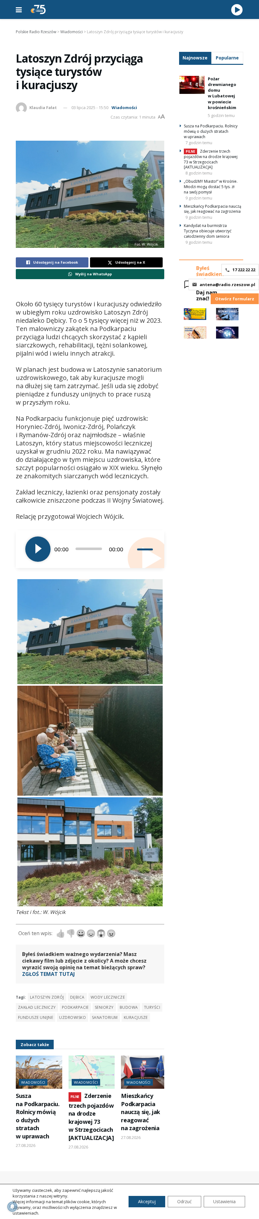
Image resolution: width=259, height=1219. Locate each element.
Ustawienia (224, 1201)
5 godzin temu (221, 115)
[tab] (195, 58)
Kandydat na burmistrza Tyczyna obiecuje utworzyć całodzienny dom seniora (208, 231)
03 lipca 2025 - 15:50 (89, 107)
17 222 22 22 (243, 270)
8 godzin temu (198, 173)
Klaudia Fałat (43, 107)
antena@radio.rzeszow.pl (227, 284)
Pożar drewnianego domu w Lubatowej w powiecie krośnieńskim (222, 93)
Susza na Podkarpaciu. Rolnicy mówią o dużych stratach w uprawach (38, 1116)
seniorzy (104, 1007)
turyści (152, 1007)
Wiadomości (124, 107)
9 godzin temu (198, 198)
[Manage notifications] (12, 1207)
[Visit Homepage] (38, 9)
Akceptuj (147, 1201)
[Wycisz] (132, 549)
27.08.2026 (25, 1145)
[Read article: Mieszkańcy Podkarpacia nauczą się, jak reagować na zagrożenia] (144, 1072)
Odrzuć (184, 1201)
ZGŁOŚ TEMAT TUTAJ (48, 974)
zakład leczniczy (37, 1007)
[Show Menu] (19, 9)
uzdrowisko (72, 1017)
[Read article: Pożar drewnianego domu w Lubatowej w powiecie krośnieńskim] (192, 85)
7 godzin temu (198, 142)
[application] (90, 549)
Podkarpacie (75, 1007)
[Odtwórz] (38, 549)
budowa (129, 1007)
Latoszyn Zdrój (47, 997)
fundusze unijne (35, 1017)
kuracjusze (136, 1017)
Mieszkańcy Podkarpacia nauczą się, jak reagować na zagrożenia (140, 1112)
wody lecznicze (108, 997)
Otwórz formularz (234, 299)
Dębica (77, 997)
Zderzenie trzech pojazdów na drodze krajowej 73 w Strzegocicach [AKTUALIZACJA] (91, 1116)
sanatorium (105, 1017)
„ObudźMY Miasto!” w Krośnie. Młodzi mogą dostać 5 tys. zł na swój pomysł (211, 187)
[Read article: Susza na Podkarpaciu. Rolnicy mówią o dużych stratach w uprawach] (39, 1072)
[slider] (146, 549)
